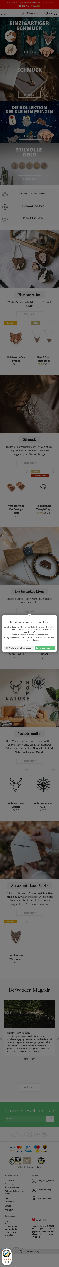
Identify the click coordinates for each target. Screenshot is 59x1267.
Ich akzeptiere (43, 647)
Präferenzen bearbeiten (20, 647)
